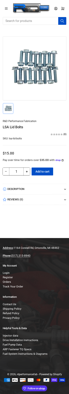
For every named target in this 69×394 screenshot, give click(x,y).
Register (8, 277)
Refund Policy (11, 313)
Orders (7, 281)
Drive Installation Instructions (20, 340)
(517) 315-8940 (20, 255)
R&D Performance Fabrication (19, 121)
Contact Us (9, 304)
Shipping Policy (12, 308)
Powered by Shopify (50, 374)
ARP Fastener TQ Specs (17, 349)
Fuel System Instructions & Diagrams (25, 353)
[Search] (62, 21)
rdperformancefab (27, 374)
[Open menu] (6, 8)
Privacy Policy (11, 317)
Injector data (10, 335)
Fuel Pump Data (12, 344)
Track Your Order (13, 286)
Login (6, 272)
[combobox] (34, 21)
